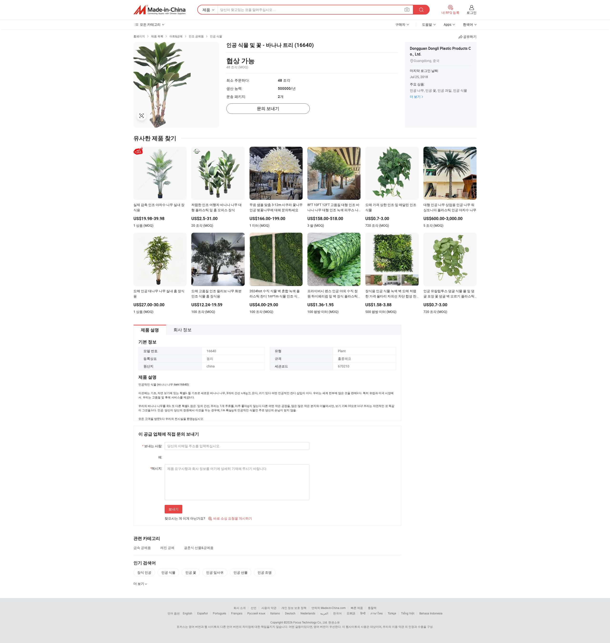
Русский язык (256, 613)
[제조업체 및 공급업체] (159, 10)
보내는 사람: (152, 446)
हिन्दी (363, 613)
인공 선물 (241, 572)
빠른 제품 (357, 608)
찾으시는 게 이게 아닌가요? (185, 518)
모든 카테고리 (150, 24)
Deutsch (290, 613)
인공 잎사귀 (215, 572)
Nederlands (307, 613)
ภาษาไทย (377, 613)
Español (202, 613)
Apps (447, 24)
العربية (324, 613)
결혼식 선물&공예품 (199, 547)
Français (236, 613)
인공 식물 (168, 572)
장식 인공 (144, 572)
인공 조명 (265, 572)
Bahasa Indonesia (430, 613)
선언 (253, 608)
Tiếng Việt (407, 613)
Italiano (275, 613)
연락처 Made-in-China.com (328, 608)
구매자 (400, 24)
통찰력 (372, 608)
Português (219, 613)
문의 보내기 (268, 108)
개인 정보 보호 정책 (293, 608)
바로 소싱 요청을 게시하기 (230, 518)
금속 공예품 (142, 547)
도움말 (427, 24)
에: (160, 457)
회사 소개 (240, 608)
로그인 (472, 12)
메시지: (156, 468)
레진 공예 (167, 547)
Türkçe (392, 613)
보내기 (173, 509)
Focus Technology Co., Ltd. (310, 622)
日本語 (351, 613)
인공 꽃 (190, 572)
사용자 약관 (268, 608)
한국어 (337, 613)
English (187, 613)
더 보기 (415, 96)
